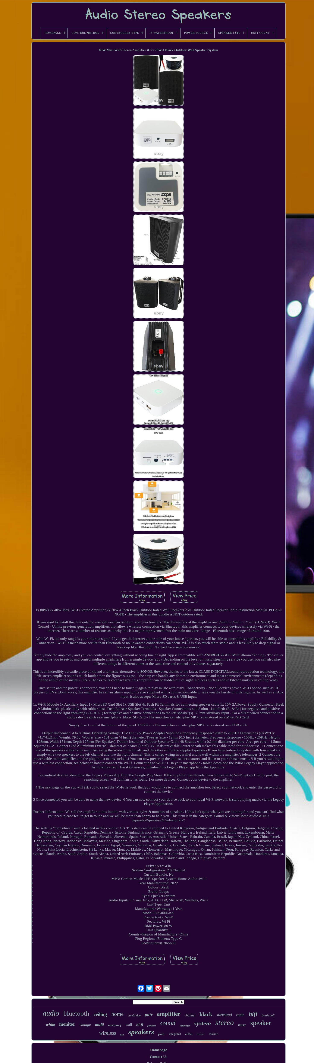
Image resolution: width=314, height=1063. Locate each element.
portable (151, 1025)
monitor (67, 1024)
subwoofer (185, 1025)
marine (213, 1034)
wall (128, 1024)
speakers (141, 1032)
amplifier (168, 1013)
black (206, 1014)
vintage (85, 1025)
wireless (107, 1033)
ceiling (100, 1014)
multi (99, 1024)
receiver (201, 1034)
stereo (224, 1022)
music (242, 1025)
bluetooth (76, 1013)
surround (224, 1014)
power (161, 1034)
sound (167, 1023)
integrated (175, 1034)
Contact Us (158, 1057)
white (50, 1024)
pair (149, 1014)
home (117, 1014)
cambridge (134, 1015)
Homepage (158, 1050)
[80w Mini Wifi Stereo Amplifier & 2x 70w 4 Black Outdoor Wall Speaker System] (158, 80)
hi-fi (139, 1024)
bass (122, 1035)
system (202, 1023)
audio (51, 1013)
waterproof (114, 1025)
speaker (260, 1023)
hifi (253, 1014)
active (188, 1034)
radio (240, 1015)
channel (190, 1015)
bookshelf (268, 1015)
